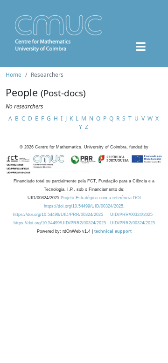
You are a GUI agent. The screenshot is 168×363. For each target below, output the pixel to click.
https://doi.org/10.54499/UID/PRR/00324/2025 (58, 214)
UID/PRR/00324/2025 (131, 214)
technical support (113, 231)
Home (13, 75)
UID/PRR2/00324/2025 (132, 223)
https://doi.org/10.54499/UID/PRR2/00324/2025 (60, 223)
